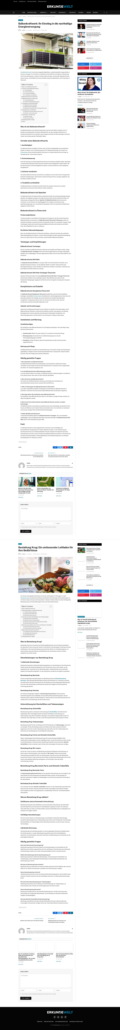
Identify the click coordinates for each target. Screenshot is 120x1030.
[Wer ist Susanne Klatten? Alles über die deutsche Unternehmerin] (64, 947)
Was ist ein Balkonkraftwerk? (29, 86)
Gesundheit (62, 12)
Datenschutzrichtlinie (31, 1)
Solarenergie (23, 152)
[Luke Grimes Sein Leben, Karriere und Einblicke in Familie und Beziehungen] (81, 637)
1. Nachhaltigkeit (28, 90)
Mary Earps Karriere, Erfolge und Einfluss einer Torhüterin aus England (93, 550)
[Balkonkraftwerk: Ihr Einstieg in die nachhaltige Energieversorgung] (45, 51)
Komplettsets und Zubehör (29, 109)
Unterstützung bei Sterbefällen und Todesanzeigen (35, 616)
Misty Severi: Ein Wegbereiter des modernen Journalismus (89, 93)
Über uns (39, 1021)
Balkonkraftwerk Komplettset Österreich (34, 111)
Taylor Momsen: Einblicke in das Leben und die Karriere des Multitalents (93, 576)
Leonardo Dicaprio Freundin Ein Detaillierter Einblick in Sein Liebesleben (93, 26)
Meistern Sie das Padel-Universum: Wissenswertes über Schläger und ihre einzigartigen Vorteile (25, 491)
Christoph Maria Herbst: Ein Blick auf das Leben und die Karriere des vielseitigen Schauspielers (93, 645)
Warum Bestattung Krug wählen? (30, 629)
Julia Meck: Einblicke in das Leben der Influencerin (92, 42)
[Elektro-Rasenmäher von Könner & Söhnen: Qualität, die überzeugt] (45, 482)
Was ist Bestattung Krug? (28, 608)
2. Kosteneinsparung (29, 91)
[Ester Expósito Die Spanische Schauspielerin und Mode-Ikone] (81, 50)
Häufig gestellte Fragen (28, 119)
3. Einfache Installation (30, 93)
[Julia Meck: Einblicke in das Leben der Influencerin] (81, 43)
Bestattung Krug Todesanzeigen (32, 620)
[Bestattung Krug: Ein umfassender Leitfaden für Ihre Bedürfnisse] (45, 575)
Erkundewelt (56, 1025)
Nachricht (72, 12)
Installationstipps (28, 116)
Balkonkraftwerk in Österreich (30, 98)
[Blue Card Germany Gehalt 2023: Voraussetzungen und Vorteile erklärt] (81, 568)
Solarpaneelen (38, 296)
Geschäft (53, 12)
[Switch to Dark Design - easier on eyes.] (104, 12)
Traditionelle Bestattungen (30, 612)
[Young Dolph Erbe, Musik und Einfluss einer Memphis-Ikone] (81, 118)
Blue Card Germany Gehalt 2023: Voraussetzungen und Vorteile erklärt (93, 568)
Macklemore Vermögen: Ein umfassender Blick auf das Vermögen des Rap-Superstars (93, 654)
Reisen (89, 12)
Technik (80, 12)
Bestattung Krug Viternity (30, 615)
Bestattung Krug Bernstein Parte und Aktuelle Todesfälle (37, 625)
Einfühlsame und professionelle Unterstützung (35, 631)
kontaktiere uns (22, 1)
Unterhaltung (31, 12)
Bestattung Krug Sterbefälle (31, 618)
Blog (79, 89)
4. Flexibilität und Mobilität (31, 95)
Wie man (95, 12)
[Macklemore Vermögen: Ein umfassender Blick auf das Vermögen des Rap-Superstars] (81, 654)
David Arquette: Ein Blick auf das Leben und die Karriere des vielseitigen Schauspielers (93, 34)
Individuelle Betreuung (30, 634)
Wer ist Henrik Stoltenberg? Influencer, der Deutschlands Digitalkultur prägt (87, 621)
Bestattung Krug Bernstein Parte (32, 626)
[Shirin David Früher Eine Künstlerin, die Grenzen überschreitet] (81, 110)
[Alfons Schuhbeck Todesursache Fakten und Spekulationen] (81, 125)
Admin (23, 30)
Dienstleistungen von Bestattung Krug (32, 610)
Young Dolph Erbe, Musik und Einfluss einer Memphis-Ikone (93, 117)
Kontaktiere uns (49, 1021)
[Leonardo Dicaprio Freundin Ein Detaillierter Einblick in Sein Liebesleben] (81, 26)
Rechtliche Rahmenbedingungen (32, 101)
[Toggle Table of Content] (45, 85)
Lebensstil (43, 12)
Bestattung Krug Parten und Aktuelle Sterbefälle (36, 621)
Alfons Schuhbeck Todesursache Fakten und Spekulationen (92, 125)
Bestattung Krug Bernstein (31, 613)
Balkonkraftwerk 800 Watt (31, 106)
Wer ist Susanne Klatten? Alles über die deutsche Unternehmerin (64, 955)
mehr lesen (20, 497)
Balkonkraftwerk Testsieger (31, 104)
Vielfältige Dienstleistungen (31, 633)
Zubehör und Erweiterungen (31, 113)
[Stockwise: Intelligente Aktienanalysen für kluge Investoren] (64, 482)
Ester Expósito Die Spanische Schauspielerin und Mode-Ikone (94, 49)
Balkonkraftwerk (26, 72)
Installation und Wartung (28, 114)
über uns (15, 1)
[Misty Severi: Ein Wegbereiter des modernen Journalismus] (90, 83)
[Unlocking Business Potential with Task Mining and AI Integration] (45, 947)
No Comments (37, 30)
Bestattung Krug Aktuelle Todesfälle (33, 628)
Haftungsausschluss (42, 1)
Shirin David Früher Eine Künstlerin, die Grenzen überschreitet (92, 110)
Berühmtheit (81, 616)
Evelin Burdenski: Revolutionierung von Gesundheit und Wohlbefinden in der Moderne (93, 558)
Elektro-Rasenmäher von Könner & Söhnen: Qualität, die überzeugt (45, 490)
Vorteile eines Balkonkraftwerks (30, 88)
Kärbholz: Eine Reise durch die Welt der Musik (31, 920)
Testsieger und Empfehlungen (30, 103)
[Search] (106, 12)
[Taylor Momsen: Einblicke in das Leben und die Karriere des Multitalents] (81, 576)
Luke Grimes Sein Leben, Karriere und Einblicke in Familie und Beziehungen (92, 637)
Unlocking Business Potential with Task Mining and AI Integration (45, 955)
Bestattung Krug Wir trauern (31, 623)
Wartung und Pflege (29, 118)
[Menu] (14, 12)
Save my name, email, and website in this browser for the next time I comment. (39, 527)
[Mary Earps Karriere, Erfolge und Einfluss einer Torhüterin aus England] (81, 550)
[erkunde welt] (60, 6)
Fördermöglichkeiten (29, 100)
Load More (89, 58)
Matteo (80, 625)
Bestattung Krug (24, 598)
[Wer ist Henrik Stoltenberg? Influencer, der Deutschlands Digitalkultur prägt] (90, 610)
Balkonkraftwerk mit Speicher (30, 96)
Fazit (23, 121)
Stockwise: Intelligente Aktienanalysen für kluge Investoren (63, 490)
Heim (23, 12)
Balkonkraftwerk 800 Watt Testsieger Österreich (36, 108)
